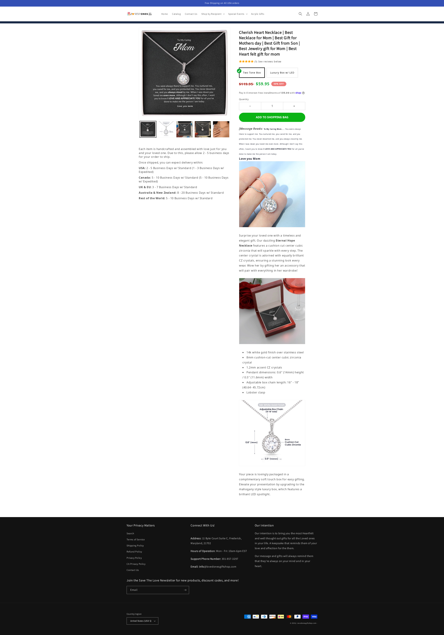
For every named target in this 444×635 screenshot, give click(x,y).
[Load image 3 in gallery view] (184, 129)
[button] (212, 14)
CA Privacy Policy (136, 563)
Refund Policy (134, 551)
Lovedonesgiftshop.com (306, 623)
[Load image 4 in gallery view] (203, 129)
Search (130, 533)
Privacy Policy (134, 557)
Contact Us (133, 570)
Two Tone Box (252, 72)
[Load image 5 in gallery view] (221, 129)
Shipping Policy (135, 545)
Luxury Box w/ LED (282, 72)
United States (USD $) (140, 620)
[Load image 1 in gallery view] (148, 129)
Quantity (244, 99)
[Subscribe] (185, 590)
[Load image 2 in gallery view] (166, 129)
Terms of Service (136, 539)
